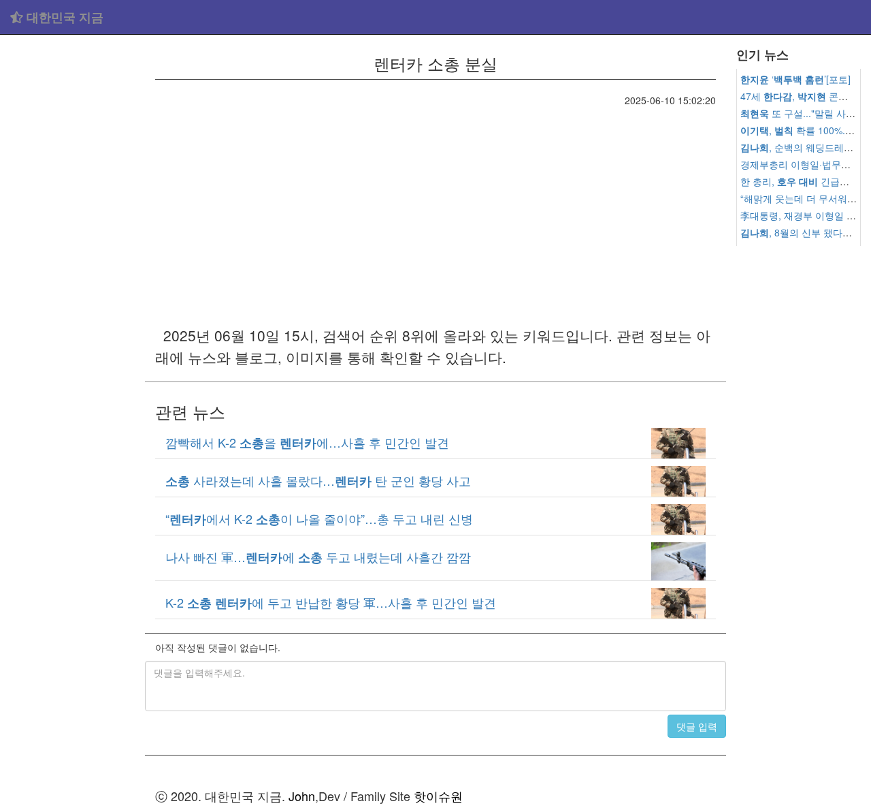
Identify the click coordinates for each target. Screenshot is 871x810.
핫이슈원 (438, 796)
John (302, 796)
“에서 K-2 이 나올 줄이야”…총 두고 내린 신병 (319, 518)
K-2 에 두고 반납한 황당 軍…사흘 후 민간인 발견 (330, 602)
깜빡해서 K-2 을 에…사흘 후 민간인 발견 (307, 442)
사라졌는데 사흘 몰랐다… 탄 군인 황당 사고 (318, 480)
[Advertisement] (72, 245)
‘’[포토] (795, 79)
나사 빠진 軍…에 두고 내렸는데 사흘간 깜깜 (318, 556)
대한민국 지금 (63, 17)
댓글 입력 (696, 726)
